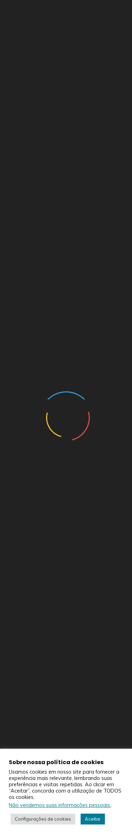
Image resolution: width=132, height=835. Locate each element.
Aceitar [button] (93, 819)
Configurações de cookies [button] (43, 819)
